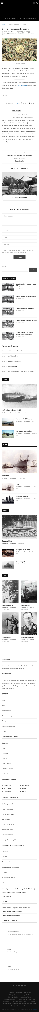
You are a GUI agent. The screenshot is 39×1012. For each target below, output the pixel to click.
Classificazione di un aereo (10, 867)
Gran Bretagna (6, 763)
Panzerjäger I (20, 562)
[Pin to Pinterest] (25, 103)
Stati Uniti (5, 774)
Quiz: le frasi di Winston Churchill (26, 320)
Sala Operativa (22, 85)
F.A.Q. (13, 1006)
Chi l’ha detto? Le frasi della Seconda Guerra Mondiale (24, 333)
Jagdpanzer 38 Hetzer (23, 550)
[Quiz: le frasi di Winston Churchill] (8, 324)
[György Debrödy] (10, 591)
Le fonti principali (7, 804)
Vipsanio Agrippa (22, 496)
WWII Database (7, 857)
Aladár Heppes (25, 605)
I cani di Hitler (6, 897)
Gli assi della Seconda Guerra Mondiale (14, 893)
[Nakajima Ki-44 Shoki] (19, 396)
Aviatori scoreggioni (19, 197)
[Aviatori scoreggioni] (19, 184)
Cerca (4, 266)
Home (3, 24)
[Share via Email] (33, 103)
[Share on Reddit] (29, 103)
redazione (10, 31)
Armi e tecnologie (7, 716)
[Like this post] (19, 103)
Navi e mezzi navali (8, 814)
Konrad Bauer (6, 637)
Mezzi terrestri (6, 710)
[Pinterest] (16, 986)
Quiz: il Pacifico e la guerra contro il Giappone (26, 285)
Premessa (15, 1003)
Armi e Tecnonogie (8, 824)
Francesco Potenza (13, 931)
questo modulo (19, 668)
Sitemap (19, 1006)
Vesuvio (5, 475)
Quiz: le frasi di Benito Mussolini (26, 296)
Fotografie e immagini (9, 840)
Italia (3, 748)
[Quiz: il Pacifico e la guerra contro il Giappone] (8, 287)
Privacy (26, 1001)
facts (5, 95)
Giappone (5, 753)
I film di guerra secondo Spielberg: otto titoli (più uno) (18, 889)
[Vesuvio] (19, 461)
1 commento (27, 421)
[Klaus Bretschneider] (29, 623)
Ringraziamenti (24, 1003)
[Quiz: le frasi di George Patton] (8, 311)
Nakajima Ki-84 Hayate (14, 361)
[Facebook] (13, 986)
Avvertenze (18, 992)
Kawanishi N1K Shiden (24, 431)
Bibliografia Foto (25, 995)
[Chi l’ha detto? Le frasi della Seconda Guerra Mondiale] (8, 336)
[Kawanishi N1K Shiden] (8, 434)
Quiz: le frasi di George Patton (25, 308)
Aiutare (25, 1006)
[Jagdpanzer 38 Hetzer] (8, 553)
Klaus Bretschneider (27, 637)
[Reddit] (25, 986)
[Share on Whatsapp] (31, 103)
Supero (35, 1009)
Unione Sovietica (7, 768)
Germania (5, 743)
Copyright (33, 1001)
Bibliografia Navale (10, 999)
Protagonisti (5, 721)
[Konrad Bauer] (10, 623)
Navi (3, 705)
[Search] (37, 3)
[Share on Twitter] (23, 103)
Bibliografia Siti (13, 997)
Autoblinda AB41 (13, 356)
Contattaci (11, 992)
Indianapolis (19, 351)
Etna (17, 484)
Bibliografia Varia (7, 829)
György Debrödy (7, 605)
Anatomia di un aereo (9, 877)
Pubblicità (33, 1003)
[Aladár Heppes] (29, 591)
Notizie (4, 731)
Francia (4, 758)
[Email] (22, 986)
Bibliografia (27, 992)
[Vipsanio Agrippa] (8, 499)
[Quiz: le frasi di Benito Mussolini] (8, 299)
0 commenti (13, 413)
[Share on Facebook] (21, 103)
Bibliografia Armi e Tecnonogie (12, 1001)
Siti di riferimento (7, 835)
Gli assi (4, 872)
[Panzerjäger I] (8, 565)
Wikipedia (5, 851)
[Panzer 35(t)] (19, 526)
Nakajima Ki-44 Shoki (11, 410)
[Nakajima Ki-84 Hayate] (8, 422)
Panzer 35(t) (7, 541)
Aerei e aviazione (7, 809)
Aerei (3, 700)
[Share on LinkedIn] (27, 103)
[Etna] (8, 487)
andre (9, 949)
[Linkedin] (19, 986)
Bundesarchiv (6, 862)
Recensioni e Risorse (8, 726)
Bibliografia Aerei (13, 995)
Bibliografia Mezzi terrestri (26, 999)
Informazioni (7, 1003)
